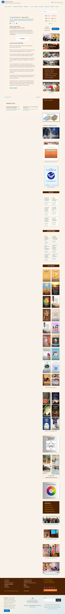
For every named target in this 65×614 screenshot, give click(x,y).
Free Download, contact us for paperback (55, 330)
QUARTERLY (51, 161)
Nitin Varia (10, 110)
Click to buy (46, 293)
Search (45, 597)
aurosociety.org (32, 606)
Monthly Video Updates (49, 71)
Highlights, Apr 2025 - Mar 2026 (51, 73)
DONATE (55, 28)
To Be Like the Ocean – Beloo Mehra (54, 255)
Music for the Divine (51, 46)
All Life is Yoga (13, 19)
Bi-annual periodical (51, 187)
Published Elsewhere (22, 20)
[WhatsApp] (12, 23)
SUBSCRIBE (51, 92)
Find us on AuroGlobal (49, 77)
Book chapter (46, 384)
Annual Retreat (51, 54)
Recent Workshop (51, 62)
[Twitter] (14, 23)
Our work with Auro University (51, 539)
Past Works (15, 20)
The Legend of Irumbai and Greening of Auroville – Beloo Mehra (46, 209)
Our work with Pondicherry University (51, 524)
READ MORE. (13, 88)
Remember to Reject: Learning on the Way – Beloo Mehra (54, 247)
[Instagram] (47, 587)
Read (46, 204)
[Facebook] (10, 23)
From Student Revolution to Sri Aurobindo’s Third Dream (12, 107)
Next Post (38, 97)
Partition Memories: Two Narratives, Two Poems (30, 107)
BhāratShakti (9, 1)
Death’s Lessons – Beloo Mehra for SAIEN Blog (47, 238)
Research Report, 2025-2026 (50, 75)
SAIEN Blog (29, 20)
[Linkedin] (16, 23)
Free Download (47, 306)
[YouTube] (49, 587)
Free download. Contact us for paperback (47, 357)
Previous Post (7, 97)
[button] (11, 6)
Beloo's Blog (18, 19)
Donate (6, 610)
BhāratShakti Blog (24, 19)
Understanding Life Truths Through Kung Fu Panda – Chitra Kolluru (46, 219)
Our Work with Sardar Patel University (51, 574)
